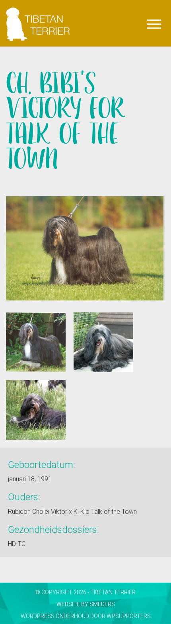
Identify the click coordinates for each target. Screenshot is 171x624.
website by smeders (85, 604)
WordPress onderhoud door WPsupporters (86, 616)
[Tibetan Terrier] (38, 10)
